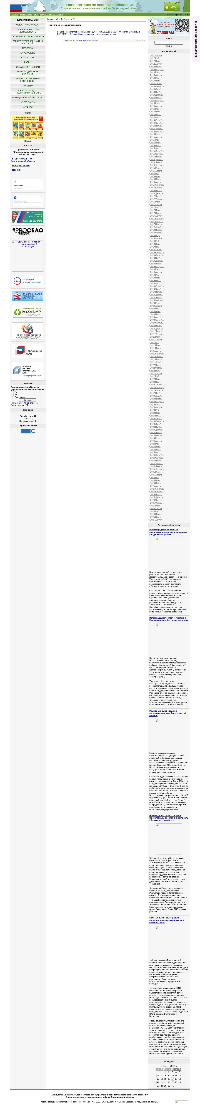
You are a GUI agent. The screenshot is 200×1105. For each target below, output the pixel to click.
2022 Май (154, 376)
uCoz (121, 1102)
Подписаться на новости (51, 14)
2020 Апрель (156, 306)
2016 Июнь (155, 176)
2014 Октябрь (156, 123)
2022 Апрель (156, 373)
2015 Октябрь (156, 154)
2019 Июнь (155, 278)
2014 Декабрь (156, 128)
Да (16, 392)
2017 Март (155, 202)
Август (67, 19)
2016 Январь (156, 162)
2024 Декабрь (156, 463)
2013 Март (155, 72)
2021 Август (156, 351)
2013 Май (154, 78)
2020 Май (154, 309)
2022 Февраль (157, 368)
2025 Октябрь (156, 492)
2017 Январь (156, 196)
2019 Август (156, 283)
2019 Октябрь (156, 289)
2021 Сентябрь (157, 354)
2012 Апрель (156, 55)
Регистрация (26, 14)
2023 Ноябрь (156, 427)
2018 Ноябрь (156, 258)
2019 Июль (155, 280)
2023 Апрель (156, 407)
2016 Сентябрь (157, 185)
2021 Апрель (156, 340)
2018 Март (155, 235)
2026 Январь (156, 500)
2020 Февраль (157, 300)
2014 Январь (156, 97)
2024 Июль (155, 449)
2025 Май (154, 477)
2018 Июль (155, 247)
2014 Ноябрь (156, 126)
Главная (14, 14)
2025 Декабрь (156, 497)
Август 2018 (169, 1066)
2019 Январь (156, 264)
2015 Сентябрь (157, 151)
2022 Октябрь (156, 390)
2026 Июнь (155, 514)
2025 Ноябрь (156, 494)
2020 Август (156, 317)
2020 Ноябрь (156, 325)
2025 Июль (155, 483)
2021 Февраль (157, 334)
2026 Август (156, 520)
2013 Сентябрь (157, 86)
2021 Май (154, 342)
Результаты (16, 403)
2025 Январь (156, 466)
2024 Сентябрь (157, 455)
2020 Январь (156, 297)
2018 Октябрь (156, 255)
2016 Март (155, 168)
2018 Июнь (155, 244)
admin (85, 40)
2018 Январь (156, 230)
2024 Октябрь (156, 458)
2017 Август (156, 216)
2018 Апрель (156, 238)
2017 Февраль (157, 199)
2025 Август (156, 486)
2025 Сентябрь (157, 489)
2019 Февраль (157, 266)
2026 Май (154, 511)
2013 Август (156, 83)
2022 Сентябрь (157, 387)
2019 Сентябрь (157, 286)
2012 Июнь (155, 61)
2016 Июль (155, 179)
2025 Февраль (157, 469)
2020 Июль (155, 314)
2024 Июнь (155, 446)
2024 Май (154, 444)
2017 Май (154, 207)
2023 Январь (156, 399)
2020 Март (155, 303)
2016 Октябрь (156, 188)
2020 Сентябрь (157, 320)
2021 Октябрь (156, 356)
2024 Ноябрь (156, 461)
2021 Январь (156, 331)
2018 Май (154, 241)
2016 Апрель (156, 171)
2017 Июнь (155, 210)
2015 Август (156, 148)
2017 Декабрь (156, 227)
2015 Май (154, 140)
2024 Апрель (156, 441)
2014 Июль (155, 114)
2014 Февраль (157, 100)
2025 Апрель (156, 475)
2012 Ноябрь (156, 67)
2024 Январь (156, 432)
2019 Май (154, 275)
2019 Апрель (156, 272)
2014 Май (154, 109)
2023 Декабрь (156, 430)
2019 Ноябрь (156, 292)
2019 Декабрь (156, 294)
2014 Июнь (155, 112)
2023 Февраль (157, 401)
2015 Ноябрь (156, 157)
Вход (36, 14)
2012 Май (154, 58)
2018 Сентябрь (157, 252)
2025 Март (155, 472)
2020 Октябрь (156, 323)
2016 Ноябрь (156, 190)
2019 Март (155, 269)
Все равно (20, 397)
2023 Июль (155, 416)
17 (172, 1079)
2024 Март (155, 438)
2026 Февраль (157, 503)
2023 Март (155, 404)
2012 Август (156, 64)
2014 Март (155, 103)
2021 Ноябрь (156, 359)
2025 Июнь (155, 480)
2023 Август (156, 418)
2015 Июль (155, 145)
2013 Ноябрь (156, 92)
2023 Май (154, 410)
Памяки (27, 141)
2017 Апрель (156, 204)
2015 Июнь (155, 143)
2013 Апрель (156, 75)
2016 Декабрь (156, 193)
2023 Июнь (155, 413)
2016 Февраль (157, 165)
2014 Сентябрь (157, 120)
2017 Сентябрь (157, 218)
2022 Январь (156, 365)
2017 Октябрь (156, 221)
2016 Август (156, 182)
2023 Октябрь (156, 424)
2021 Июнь (155, 345)
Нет (16, 394)
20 (158, 1082)
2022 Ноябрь (156, 393)
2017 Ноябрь (156, 224)
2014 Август (156, 117)
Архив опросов (31, 403)
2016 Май (154, 173)
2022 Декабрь (156, 396)
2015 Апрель (156, 137)
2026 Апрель (156, 508)
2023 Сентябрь (157, 421)
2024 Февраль (157, 435)
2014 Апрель (156, 106)
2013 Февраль (157, 69)
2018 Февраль (157, 233)
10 (172, 1075)
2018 (59, 19)
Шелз (157, 1102)
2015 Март (155, 134)
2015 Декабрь (156, 159)
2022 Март (155, 370)
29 (165, 1086)
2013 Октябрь (156, 89)
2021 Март (155, 337)
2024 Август (156, 452)
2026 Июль (155, 517)
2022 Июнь (155, 379)
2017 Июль (155, 213)
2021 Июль (155, 348)
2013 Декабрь (156, 95)
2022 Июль (155, 382)
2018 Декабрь (156, 261)
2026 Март (155, 506)
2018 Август (156, 249)
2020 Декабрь (156, 328)
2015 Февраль (157, 131)
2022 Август (156, 385)
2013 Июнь (155, 81)
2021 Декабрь (156, 362)
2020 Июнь (155, 311)
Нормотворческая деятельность (65, 25)
